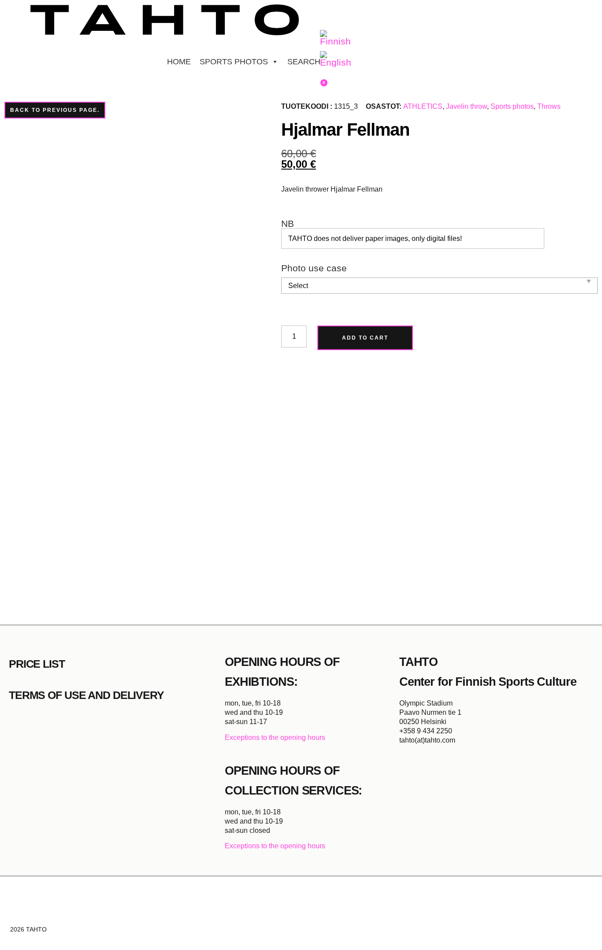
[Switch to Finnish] (336, 38)
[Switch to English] (336, 59)
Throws (549, 106)
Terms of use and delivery (86, 695)
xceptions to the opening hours (277, 737)
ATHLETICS (422, 106)
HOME (179, 61)
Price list (37, 664)
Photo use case (314, 268)
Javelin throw (466, 106)
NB (287, 224)
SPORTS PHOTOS (234, 61)
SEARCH (303, 61)
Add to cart (365, 338)
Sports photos (512, 106)
